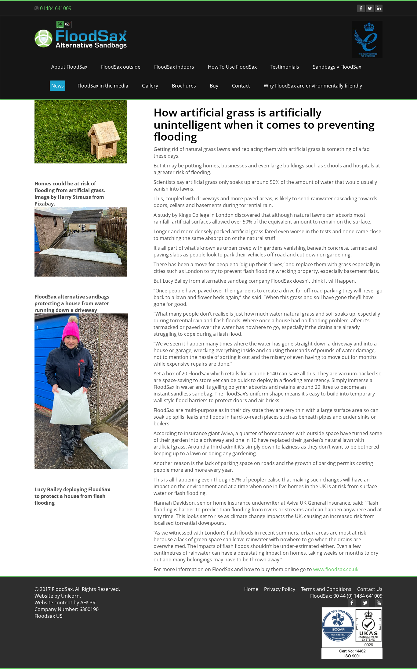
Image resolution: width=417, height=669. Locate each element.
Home (251, 589)
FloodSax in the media (103, 85)
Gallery (150, 85)
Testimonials (284, 66)
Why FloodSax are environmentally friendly (313, 85)
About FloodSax (69, 66)
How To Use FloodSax (232, 66)
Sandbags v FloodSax (337, 66)
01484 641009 (55, 8)
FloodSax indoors (174, 66)
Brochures (184, 85)
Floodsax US (48, 616)
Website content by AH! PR (65, 602)
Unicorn (70, 595)
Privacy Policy (279, 589)
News (57, 85)
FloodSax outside (120, 66)
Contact (241, 85)
